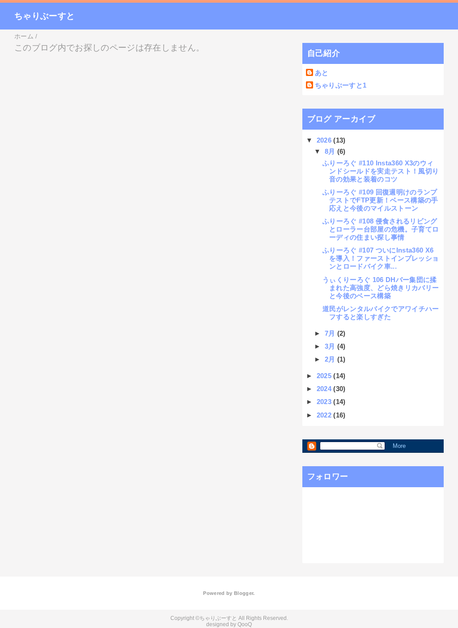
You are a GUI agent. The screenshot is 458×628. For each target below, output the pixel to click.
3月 (331, 346)
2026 (325, 140)
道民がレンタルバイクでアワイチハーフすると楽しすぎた (380, 312)
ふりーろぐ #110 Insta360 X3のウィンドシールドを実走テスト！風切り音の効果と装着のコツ (380, 171)
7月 (331, 333)
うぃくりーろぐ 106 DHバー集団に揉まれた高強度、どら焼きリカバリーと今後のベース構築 (380, 287)
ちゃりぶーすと (44, 16)
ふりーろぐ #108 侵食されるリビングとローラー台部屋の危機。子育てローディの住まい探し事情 (380, 229)
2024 (325, 388)
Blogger (243, 593)
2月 (331, 359)
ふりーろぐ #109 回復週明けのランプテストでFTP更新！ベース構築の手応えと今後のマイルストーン (380, 200)
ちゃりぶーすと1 (341, 85)
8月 (331, 151)
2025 (325, 375)
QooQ (244, 624)
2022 (325, 415)
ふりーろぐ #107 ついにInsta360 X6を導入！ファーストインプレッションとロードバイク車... (380, 258)
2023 (325, 401)
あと (322, 72)
